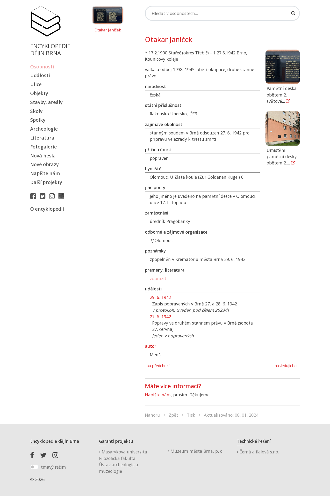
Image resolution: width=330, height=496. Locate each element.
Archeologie (44, 129)
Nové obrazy (44, 164)
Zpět (173, 415)
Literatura (42, 137)
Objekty (39, 93)
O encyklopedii (47, 209)
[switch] (34, 467)
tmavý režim (53, 467)
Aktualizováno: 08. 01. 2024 (231, 415)
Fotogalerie (43, 146)
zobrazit (158, 278)
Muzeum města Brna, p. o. (196, 451)
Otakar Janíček (107, 30)
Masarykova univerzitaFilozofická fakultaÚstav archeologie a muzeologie (123, 461)
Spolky (37, 120)
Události (40, 75)
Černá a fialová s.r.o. (258, 452)
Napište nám (45, 173)
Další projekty (46, 182)
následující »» (286, 365)
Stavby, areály (46, 102)
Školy (36, 111)
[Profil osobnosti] (62, 196)
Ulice (36, 84)
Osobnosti (42, 66)
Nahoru (152, 415)
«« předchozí (158, 365)
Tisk (191, 415)
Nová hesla (43, 155)
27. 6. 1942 (160, 316)
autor (150, 346)
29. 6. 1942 (160, 297)
